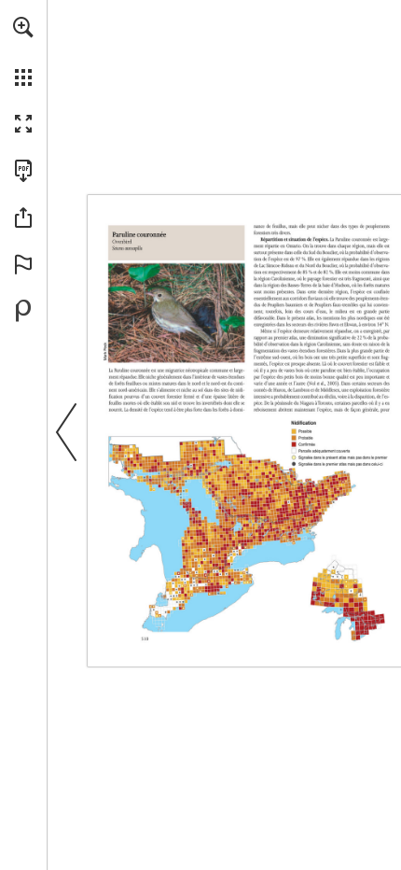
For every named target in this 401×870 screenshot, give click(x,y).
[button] (23, 27)
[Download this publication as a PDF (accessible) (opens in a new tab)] (23, 170)
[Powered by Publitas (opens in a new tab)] (23, 311)
